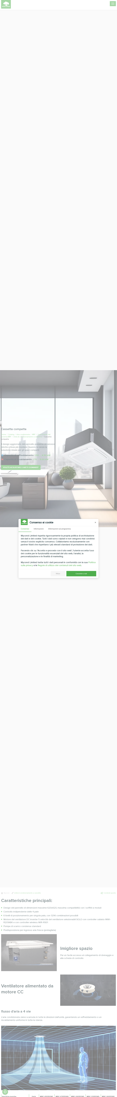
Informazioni (39, 529)
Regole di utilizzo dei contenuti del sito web (59, 565)
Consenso (25, 529)
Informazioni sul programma (59, 529)
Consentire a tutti (81, 573)
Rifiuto (58, 573)
